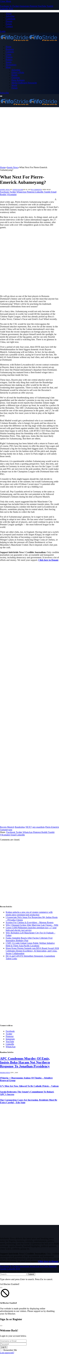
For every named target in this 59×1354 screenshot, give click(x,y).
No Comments (36, 189)
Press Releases (18, 80)
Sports (8, 62)
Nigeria (9, 57)
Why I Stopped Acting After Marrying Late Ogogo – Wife (32, 925)
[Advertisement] (29, 136)
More (8, 67)
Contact (9, 26)
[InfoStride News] (28, 42)
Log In (3, 1347)
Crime (8, 54)
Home (8, 46)
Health (14, 75)
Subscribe (4, 93)
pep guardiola (38, 827)
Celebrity (10, 52)
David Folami (18, 189)
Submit (31, 1274)
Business (10, 49)
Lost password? (7, 1352)
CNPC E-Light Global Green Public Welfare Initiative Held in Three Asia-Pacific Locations (30, 944)
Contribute (10, 18)
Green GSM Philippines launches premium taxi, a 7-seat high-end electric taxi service (31, 928)
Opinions (15, 77)
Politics (9, 59)
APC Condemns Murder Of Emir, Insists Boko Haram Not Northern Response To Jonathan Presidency (25, 1062)
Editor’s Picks (17, 72)
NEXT (28, 827)
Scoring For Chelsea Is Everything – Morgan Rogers (29, 922)
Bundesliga (20, 827)
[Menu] (1, 96)
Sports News (5, 189)
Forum (9, 24)
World (14, 85)
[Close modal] (1, 1287)
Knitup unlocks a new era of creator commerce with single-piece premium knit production (29, 913)
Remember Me (10, 1350)
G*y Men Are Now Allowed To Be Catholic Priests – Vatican (29, 1086)
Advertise (10, 16)
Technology (11, 64)
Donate (9, 21)
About (8, 13)
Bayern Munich (7, 827)
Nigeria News (5, 1072)
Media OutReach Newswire (24, 83)
